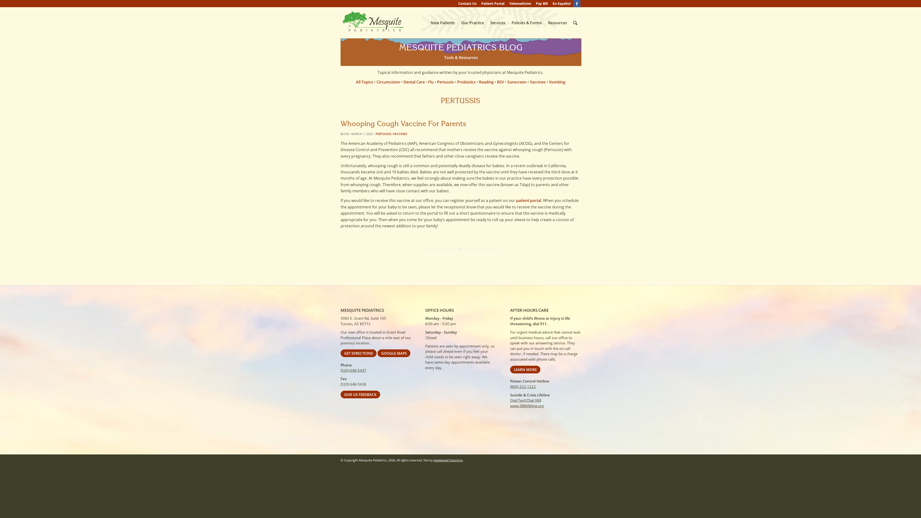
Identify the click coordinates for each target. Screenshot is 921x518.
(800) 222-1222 (523, 386)
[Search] (575, 22)
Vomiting (557, 82)
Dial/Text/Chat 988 (525, 400)
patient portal (528, 200)
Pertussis (445, 82)
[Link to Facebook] (576, 3)
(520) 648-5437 (353, 370)
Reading (486, 82)
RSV (500, 82)
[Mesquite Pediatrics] (373, 22)
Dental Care (414, 82)
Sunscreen (516, 82)
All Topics (364, 82)
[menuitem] (467, 3)
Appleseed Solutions (448, 460)
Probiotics (466, 82)
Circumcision (388, 82)
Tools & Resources (461, 57)
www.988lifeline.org (527, 405)
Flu (431, 82)
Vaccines (538, 82)
